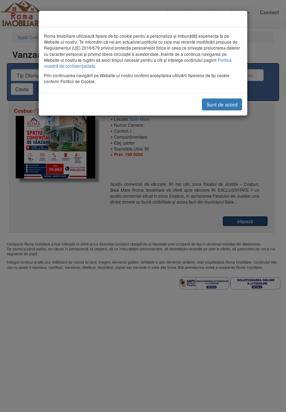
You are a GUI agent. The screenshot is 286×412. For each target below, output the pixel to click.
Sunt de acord (222, 104)
